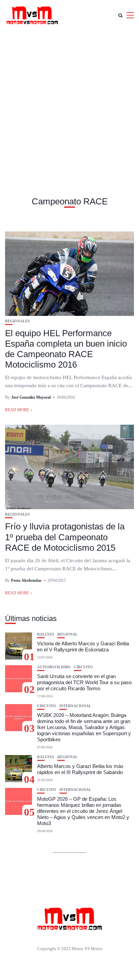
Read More (17, 409)
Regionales (17, 321)
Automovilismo (54, 667)
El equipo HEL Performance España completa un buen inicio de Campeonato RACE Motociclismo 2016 (66, 349)
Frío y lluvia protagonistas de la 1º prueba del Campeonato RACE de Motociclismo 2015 (64, 536)
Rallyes (45, 634)
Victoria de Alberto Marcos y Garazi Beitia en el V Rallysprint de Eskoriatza (83, 646)
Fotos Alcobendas (26, 580)
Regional (67, 634)
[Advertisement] (69, 103)
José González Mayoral (31, 397)
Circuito (83, 667)
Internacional (75, 706)
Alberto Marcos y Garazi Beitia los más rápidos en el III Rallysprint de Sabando (80, 769)
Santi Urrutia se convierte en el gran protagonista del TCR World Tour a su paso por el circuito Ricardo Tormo (84, 682)
